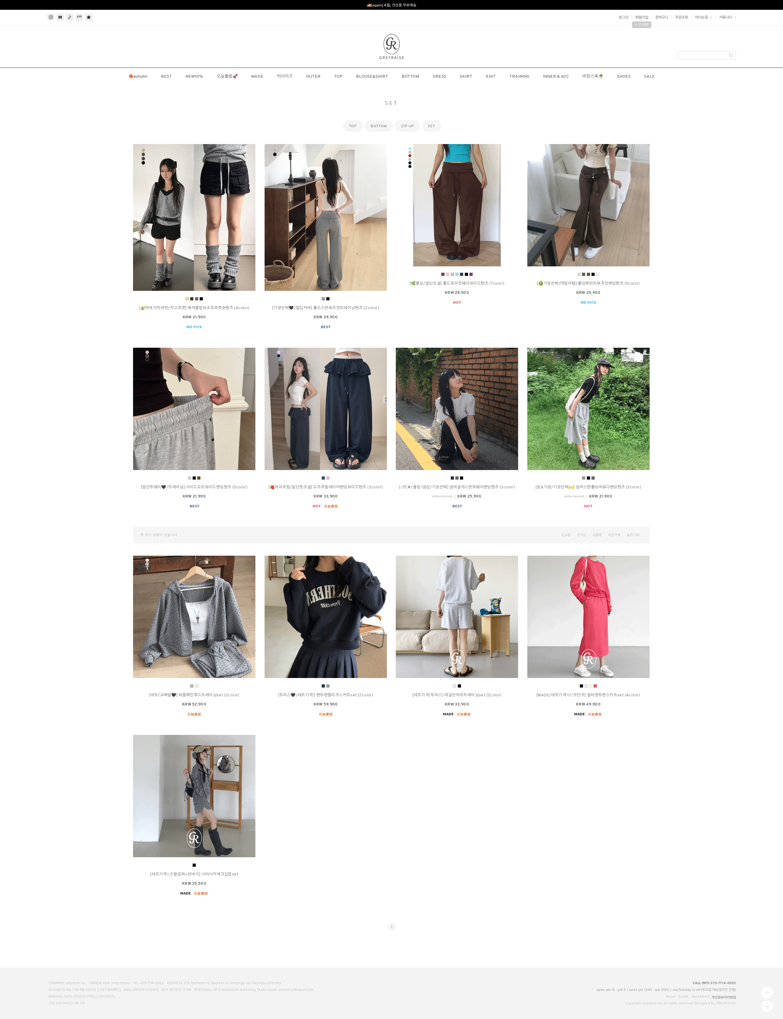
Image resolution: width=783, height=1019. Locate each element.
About (671, 997)
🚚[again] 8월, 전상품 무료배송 (391, 5)
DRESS (439, 76)
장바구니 (661, 17)
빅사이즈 (285, 76)
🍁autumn (137, 76)
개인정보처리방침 (723, 997)
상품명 (597, 535)
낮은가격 (614, 535)
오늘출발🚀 (227, 76)
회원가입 (641, 17)
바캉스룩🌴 (592, 76)
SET (431, 126)
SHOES (624, 76)
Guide (683, 997)
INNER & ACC (556, 76)
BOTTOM (410, 76)
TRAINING (519, 76)
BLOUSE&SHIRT (372, 76)
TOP (338, 76)
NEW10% (194, 76)
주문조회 (681, 17)
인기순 (581, 535)
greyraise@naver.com (295, 990)
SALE (649, 76)
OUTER (313, 76)
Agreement (701, 997)
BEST (166, 76)
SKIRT (466, 76)
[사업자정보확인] (109, 990)
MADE (257, 76)
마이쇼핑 (702, 17)
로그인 (624, 17)
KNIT (491, 76)
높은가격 (633, 535)
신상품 (566, 535)
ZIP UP (407, 126)
